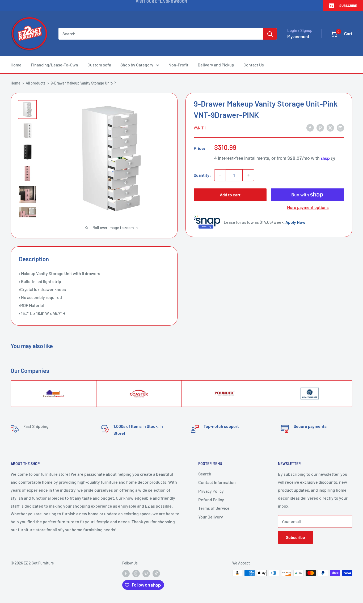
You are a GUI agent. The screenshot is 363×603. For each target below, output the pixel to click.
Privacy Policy (211, 491)
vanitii (200, 128)
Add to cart (230, 194)
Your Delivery (210, 516)
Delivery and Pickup (216, 64)
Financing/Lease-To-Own (54, 64)
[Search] (270, 34)
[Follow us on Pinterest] (146, 573)
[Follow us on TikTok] (156, 573)
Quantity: (202, 175)
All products (35, 83)
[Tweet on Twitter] (330, 127)
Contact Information (217, 482)
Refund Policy (211, 499)
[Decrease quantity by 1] (220, 175)
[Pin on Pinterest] (320, 127)
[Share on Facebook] (310, 127)
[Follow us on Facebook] (126, 573)
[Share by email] (340, 127)
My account (298, 36)
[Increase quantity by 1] (248, 175)
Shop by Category (136, 64)
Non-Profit (178, 64)
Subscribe (348, 5)
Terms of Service (214, 508)
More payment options (308, 207)
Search (204, 473)
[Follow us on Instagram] (136, 573)
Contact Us (253, 64)
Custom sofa (99, 64)
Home (16, 64)
